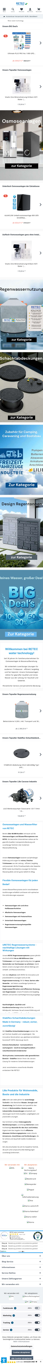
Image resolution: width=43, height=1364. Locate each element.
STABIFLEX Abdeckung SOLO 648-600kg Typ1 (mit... (21, 766)
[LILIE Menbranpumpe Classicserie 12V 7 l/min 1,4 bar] (21, 797)
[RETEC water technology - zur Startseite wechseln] (21, 3)
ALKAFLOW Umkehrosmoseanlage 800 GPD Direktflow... (22, 216)
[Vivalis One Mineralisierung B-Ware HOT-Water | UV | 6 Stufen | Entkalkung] (21, 85)
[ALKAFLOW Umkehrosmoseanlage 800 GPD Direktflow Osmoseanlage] (21, 202)
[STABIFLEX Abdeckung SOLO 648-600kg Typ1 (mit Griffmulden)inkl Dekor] (21, 753)
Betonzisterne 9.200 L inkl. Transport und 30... (21, 721)
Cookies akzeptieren (21, 1352)
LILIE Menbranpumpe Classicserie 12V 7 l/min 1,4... (21, 809)
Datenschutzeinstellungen (21, 1346)
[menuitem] (4, 10)
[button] (4, 1360)
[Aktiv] (37, 1308)
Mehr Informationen (21, 1341)
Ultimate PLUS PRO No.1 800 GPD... (21, 53)
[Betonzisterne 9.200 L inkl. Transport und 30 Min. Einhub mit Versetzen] (21, 709)
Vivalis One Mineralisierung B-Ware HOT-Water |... (21, 98)
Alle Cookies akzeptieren (21, 1358)
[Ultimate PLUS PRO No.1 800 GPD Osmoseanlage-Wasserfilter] (21, 41)
